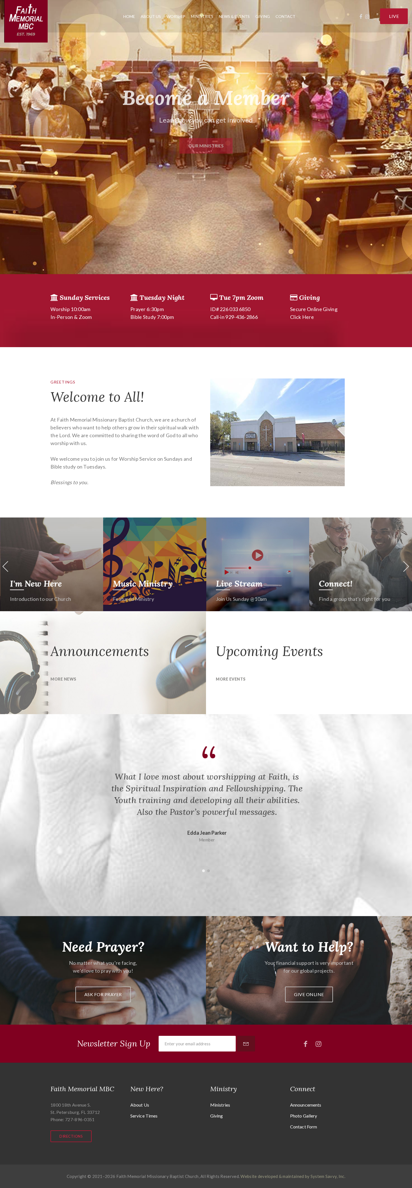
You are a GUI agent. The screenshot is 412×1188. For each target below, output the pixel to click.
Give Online (309, 994)
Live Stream (136, 583)
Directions (71, 1136)
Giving (262, 16)
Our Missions (344, 583)
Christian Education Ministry (206, 851)
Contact (285, 16)
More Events (231, 679)
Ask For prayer (103, 994)
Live (394, 16)
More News (63, 679)
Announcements (305, 1104)
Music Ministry (40, 583)
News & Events (234, 16)
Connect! (232, 583)
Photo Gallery (303, 1115)
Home (129, 16)
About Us (151, 16)
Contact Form (303, 1126)
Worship (175, 16)
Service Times (144, 1115)
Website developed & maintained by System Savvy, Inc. (292, 1176)
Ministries (202, 16)
